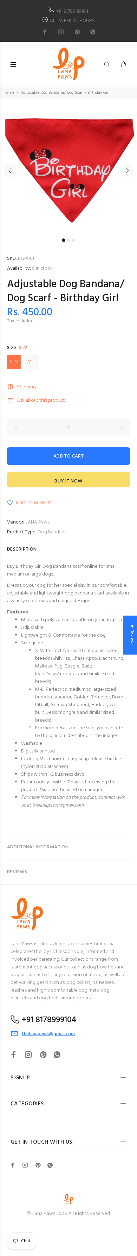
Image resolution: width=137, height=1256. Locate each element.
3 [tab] (73, 240)
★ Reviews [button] (132, 635)
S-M (14, 362)
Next (126, 170)
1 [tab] (63, 240)
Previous (10, 170)
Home (9, 92)
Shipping (26, 387)
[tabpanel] (68, 166)
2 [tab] (68, 240)
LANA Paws (37, 522)
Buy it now (68, 481)
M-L (31, 362)
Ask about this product (41, 400)
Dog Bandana (52, 532)
